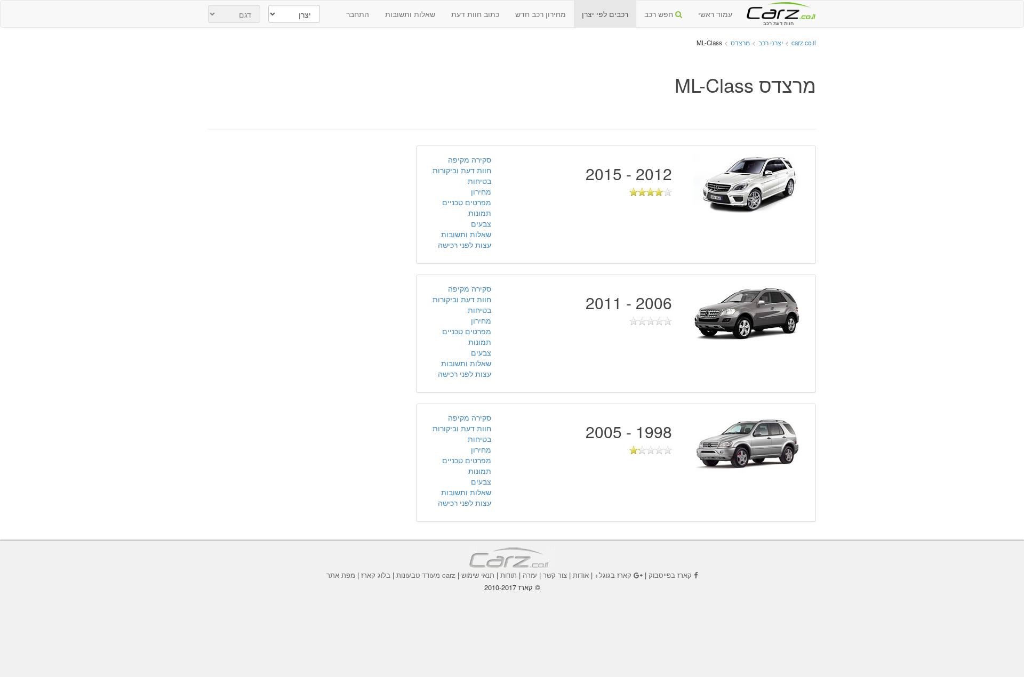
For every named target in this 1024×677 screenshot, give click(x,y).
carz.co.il (803, 42)
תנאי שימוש (477, 575)
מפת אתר (340, 575)
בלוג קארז (375, 575)
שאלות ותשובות (410, 14)
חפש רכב (659, 14)
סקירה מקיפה (469, 159)
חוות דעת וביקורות (462, 170)
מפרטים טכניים (466, 202)
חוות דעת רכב (778, 10)
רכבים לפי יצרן (605, 14)
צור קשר (555, 575)
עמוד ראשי (715, 14)
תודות (508, 575)
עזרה (530, 575)
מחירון (481, 191)
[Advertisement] (402, 98)
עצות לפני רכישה (464, 244)
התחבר (357, 14)
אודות (581, 575)
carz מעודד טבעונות (425, 575)
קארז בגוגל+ (613, 575)
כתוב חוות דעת (475, 14)
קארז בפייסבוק (670, 575)
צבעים (481, 223)
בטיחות (479, 180)
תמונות (479, 212)
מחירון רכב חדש (540, 14)
